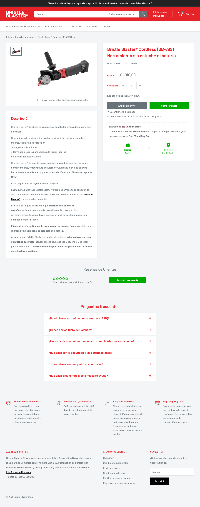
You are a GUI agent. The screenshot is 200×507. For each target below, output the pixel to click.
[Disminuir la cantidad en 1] (123, 85)
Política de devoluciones (116, 478)
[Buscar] (143, 14)
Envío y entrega (111, 467)
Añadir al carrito (127, 105)
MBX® (74, 26)
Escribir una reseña (127, 280)
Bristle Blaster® (53, 26)
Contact (107, 26)
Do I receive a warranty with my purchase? (76, 364)
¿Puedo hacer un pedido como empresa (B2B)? (79, 318)
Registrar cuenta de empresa (119, 483)
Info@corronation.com (18, 471)
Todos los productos (25, 37)
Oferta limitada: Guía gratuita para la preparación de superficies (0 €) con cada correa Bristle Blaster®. (100, 3)
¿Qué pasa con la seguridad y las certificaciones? (80, 352)
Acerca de (91, 26)
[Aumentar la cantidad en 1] (140, 85)
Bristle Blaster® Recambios (21, 26)
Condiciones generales (115, 462)
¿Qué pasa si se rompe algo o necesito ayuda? (78, 375)
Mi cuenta (159, 15)
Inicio (9, 37)
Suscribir (160, 481)
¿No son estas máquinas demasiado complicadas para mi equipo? (92, 341)
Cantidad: (112, 85)
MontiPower (114, 63)
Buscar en (108, 457)
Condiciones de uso (114, 472)
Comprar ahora (169, 105)
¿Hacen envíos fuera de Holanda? (70, 330)
